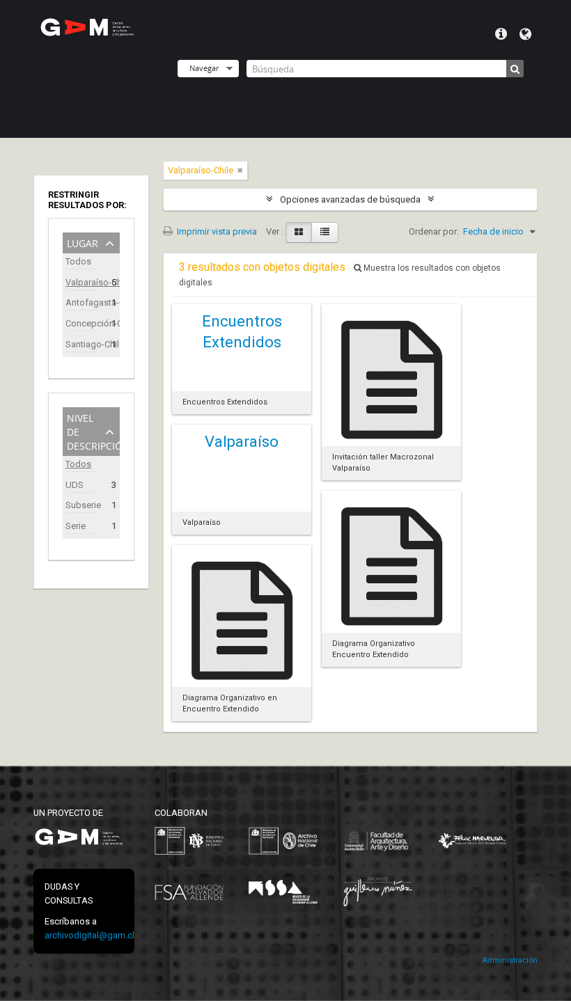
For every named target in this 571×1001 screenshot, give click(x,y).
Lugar (82, 241)
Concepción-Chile (81, 323)
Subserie (81, 505)
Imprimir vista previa (216, 231)
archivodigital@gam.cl (89, 935)
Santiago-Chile (81, 344)
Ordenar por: (434, 231)
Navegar (204, 68)
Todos (78, 261)
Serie (75, 526)
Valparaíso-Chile (81, 282)
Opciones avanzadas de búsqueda (350, 199)
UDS (74, 485)
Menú (501, 34)
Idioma (525, 34)
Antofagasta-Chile (81, 302)
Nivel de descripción (93, 430)
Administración (510, 960)
